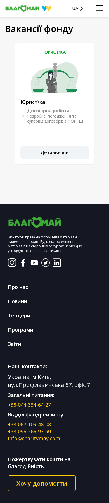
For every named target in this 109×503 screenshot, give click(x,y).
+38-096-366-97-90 (29, 431)
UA (75, 8)
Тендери (19, 315)
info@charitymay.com (34, 438)
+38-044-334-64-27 (29, 404)
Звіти (14, 344)
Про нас (18, 287)
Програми (21, 329)
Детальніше (54, 152)
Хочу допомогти (41, 483)
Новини (17, 301)
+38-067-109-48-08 (29, 424)
